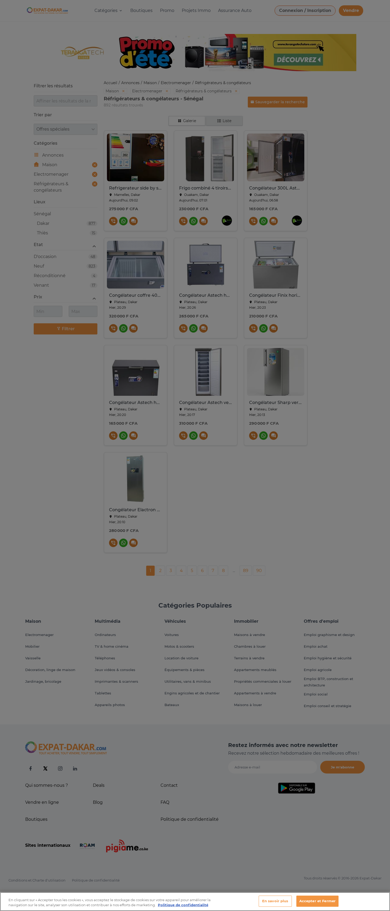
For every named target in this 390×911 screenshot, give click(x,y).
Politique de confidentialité (183, 905)
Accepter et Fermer (317, 901)
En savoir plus (275, 901)
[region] (195, 901)
